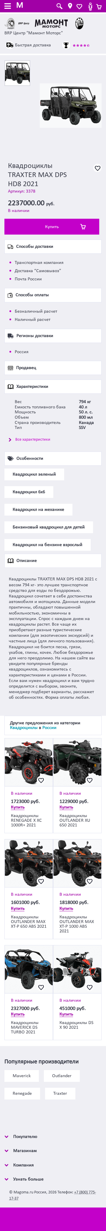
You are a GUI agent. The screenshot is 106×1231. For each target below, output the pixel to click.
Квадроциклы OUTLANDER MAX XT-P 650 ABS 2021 (29, 922)
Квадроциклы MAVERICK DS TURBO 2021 (25, 1027)
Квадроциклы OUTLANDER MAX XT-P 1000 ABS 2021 (76, 924)
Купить (52, 227)
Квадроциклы (24, 727)
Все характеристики (32, 439)
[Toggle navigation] (7, 6)
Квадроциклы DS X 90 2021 (76, 1025)
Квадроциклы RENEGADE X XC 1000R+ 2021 (26, 821)
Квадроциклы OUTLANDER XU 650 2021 (74, 821)
